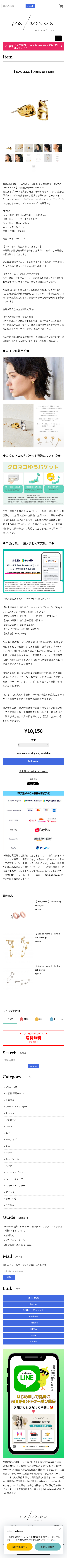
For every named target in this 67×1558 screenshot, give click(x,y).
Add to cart (33, 761)
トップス (10, 1113)
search (30, 6)
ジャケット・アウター (16, 1106)
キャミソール (12, 1159)
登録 (9, 1277)
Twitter (33, 1304)
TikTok (33, 1329)
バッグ (9, 1165)
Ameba (33, 1341)
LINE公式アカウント (33, 1310)
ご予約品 (10, 1205)
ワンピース (11, 1120)
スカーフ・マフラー (15, 1185)
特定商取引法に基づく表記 (18, 1245)
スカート (10, 1146)
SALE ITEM (11, 1087)
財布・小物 (11, 1198)
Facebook (33, 1316)
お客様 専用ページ (15, 1093)
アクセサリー (12, 1192)
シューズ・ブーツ (14, 1172)
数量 (33, 740)
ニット (9, 1133)
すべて (10, 1019)
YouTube (33, 1322)
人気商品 (10, 1100)
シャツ (9, 1126)
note (33, 1335)
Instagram (33, 1297)
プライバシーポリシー (16, 1240)
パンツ (9, 1152)
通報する (33, 779)
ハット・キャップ (14, 1179)
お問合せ (9, 1235)
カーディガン (12, 1139)
